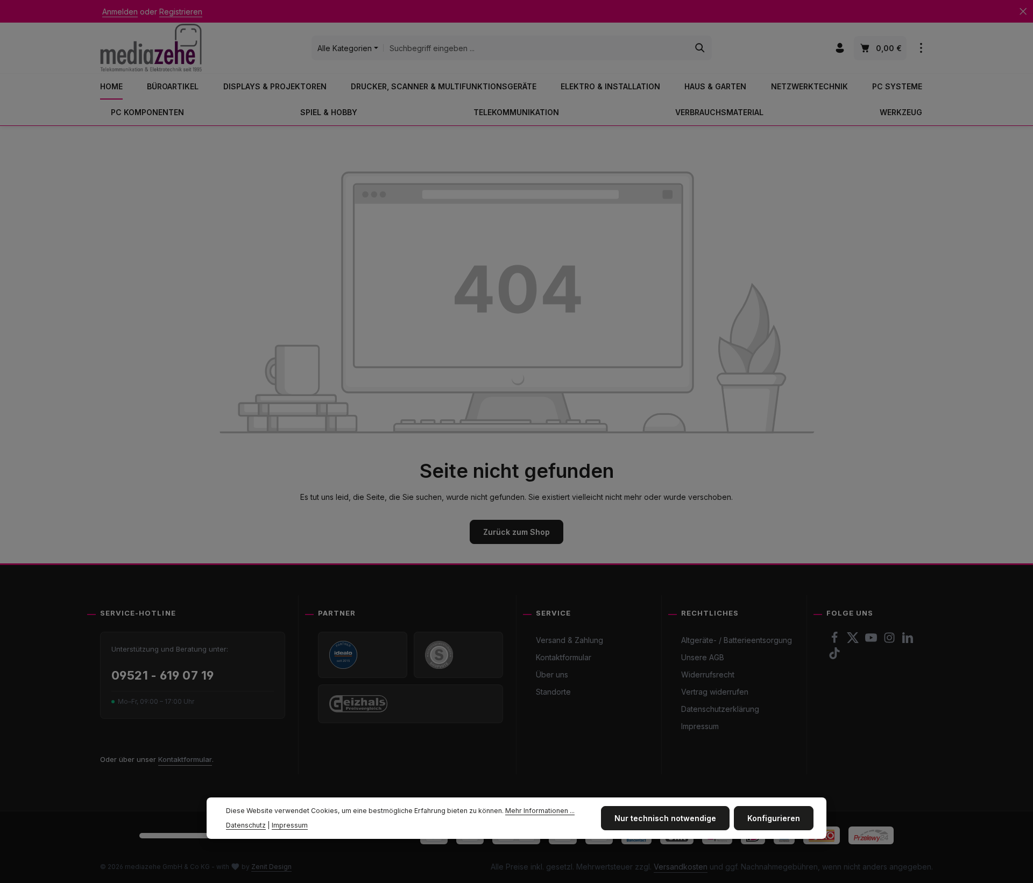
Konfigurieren (773, 818)
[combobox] (536, 48)
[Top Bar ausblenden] (1023, 11)
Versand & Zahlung (569, 640)
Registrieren (180, 11)
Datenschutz (246, 825)
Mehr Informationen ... (540, 811)
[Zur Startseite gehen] (151, 48)
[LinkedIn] (908, 640)
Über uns (552, 674)
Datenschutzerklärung (720, 709)
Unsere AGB (702, 657)
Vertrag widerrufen (714, 691)
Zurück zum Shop (516, 531)
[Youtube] (872, 640)
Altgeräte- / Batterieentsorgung (736, 640)
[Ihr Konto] (839, 48)
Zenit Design (271, 867)
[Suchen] (700, 48)
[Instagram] (890, 640)
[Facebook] (836, 640)
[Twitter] (854, 640)
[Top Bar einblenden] (921, 48)
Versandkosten (680, 866)
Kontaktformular (185, 759)
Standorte (553, 691)
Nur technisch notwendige (665, 818)
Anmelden (120, 11)
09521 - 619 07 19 (162, 675)
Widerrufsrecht (707, 674)
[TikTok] (834, 656)
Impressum (700, 726)
